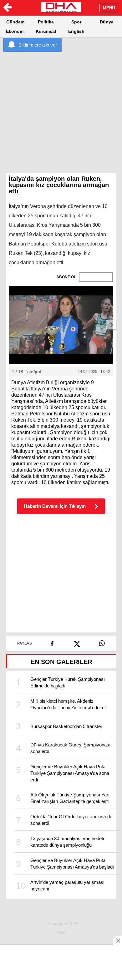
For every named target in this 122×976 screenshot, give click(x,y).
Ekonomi (15, 31)
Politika (46, 21)
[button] (61, 325)
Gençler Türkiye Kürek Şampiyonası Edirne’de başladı (67, 682)
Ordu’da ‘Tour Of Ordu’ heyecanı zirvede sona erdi (71, 820)
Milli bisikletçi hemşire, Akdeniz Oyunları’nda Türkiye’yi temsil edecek (68, 704)
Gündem (15, 21)
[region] (61, 100)
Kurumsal (46, 31)
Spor (76, 21)
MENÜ (109, 8)
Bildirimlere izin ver (37, 44)
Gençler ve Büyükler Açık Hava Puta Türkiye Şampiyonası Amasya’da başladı (72, 863)
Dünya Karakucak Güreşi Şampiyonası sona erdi (70, 748)
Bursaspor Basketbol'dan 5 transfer (66, 726)
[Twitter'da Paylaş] (77, 642)
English (76, 31)
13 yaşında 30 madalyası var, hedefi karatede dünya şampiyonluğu (67, 842)
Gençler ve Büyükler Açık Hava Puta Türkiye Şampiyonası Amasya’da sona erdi (69, 773)
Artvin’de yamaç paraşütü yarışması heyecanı (67, 885)
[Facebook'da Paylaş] (52, 641)
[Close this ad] (117, 940)
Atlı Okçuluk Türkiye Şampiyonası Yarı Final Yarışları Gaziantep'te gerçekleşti (69, 798)
